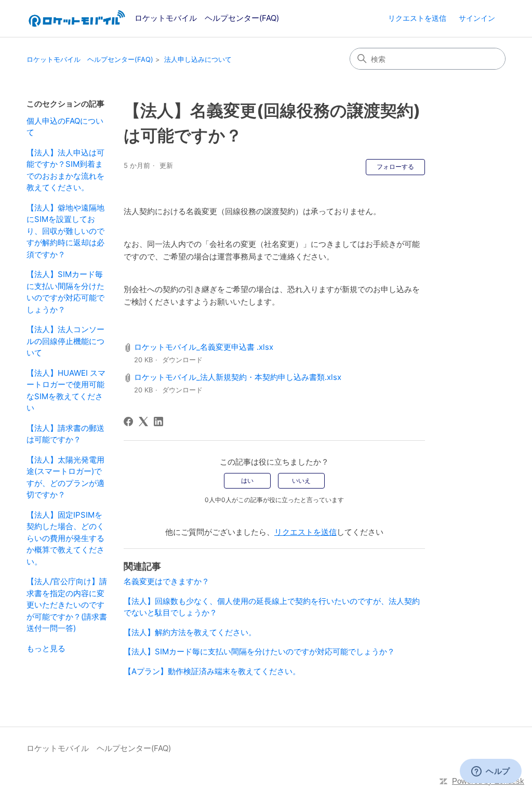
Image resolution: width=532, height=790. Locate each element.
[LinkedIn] (158, 421)
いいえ (301, 480)
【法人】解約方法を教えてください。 (190, 632)
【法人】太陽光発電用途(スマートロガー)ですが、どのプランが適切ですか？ (65, 477)
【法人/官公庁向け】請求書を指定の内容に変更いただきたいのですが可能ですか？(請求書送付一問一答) (66, 604)
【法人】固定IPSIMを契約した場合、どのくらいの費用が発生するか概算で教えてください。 (65, 538)
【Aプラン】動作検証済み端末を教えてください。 (212, 671)
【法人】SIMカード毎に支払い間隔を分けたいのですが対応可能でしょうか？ (65, 291)
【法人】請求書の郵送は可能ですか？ (65, 434)
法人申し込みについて (198, 59)
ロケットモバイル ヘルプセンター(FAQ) (89, 59)
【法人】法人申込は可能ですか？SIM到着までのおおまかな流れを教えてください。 (65, 170)
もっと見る (45, 648)
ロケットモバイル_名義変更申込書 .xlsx (203, 347)
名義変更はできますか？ (166, 581)
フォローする (395, 166)
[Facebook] (128, 421)
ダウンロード (182, 360)
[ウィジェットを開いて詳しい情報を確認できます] (491, 772)
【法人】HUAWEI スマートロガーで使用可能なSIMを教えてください (65, 390)
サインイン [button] (477, 18)
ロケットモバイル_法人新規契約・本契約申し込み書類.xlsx (237, 377)
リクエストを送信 (417, 18)
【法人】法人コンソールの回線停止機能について (65, 341)
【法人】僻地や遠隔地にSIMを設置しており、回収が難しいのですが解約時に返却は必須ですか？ (65, 231)
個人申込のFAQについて (64, 127)
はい (247, 480)
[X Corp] (143, 421)
